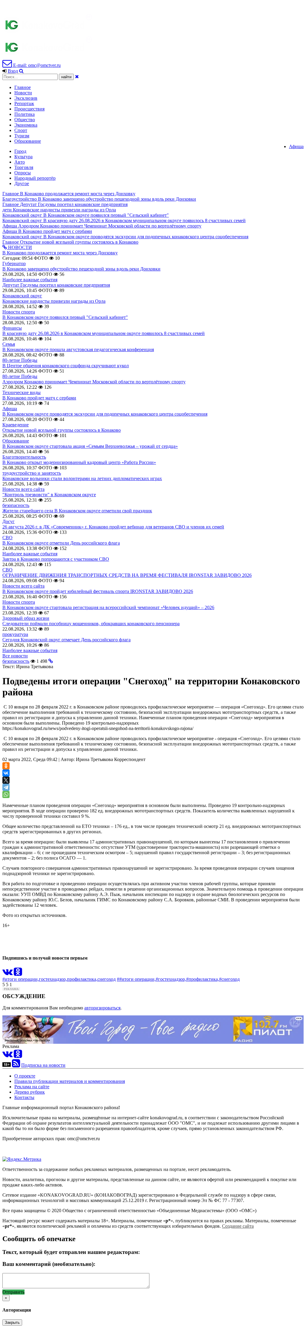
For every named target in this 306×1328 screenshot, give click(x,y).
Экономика (25, 124)
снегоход (106, 979)
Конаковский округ (22, 295)
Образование (27, 141)
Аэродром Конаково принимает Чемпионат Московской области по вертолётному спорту (94, 381)
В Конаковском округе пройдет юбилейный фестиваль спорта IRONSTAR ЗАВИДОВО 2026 (97, 591)
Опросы (22, 172)
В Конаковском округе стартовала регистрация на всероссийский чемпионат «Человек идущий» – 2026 (108, 607)
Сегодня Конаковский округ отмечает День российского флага (66, 639)
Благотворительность (24, 456)
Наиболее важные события (29, 279)
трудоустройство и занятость (31, 473)
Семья (8, 344)
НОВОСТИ (19, 247)
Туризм (21, 135)
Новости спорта (18, 311)
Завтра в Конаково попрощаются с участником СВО (55, 559)
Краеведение (15, 424)
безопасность (15, 505)
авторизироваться (102, 1007)
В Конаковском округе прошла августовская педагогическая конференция (78, 349)
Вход (13, 70)
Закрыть (12, 1322)
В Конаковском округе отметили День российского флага (61, 542)
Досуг (8, 521)
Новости (23, 92)
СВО (7, 537)
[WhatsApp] (6, 794)
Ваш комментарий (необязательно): (48, 1264)
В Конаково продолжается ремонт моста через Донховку (60, 252)
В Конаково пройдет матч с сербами (39, 397)
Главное (22, 87)
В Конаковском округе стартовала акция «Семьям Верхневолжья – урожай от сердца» (90, 446)
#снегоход (229, 979)
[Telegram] (6, 787)
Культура (23, 156)
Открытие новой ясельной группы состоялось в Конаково (61, 430)
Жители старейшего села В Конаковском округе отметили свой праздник (77, 510)
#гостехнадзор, (171, 979)
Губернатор (14, 263)
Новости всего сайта (23, 489)
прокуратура (15, 634)
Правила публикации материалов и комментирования (69, 1081)
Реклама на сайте (31, 1086)
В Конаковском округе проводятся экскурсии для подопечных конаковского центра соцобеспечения (104, 413)
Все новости (15, 655)
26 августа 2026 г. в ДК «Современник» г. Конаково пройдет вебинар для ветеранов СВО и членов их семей (113, 526)
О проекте (24, 1075)
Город (20, 151)
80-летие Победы (19, 360)
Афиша (296, 146)
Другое (21, 183)
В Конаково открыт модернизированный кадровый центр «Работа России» (79, 462)
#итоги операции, (20, 979)
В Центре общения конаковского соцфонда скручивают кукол (65, 365)
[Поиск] (21, 70)
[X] (6, 780)
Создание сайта (238, 1226)
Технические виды (21, 392)
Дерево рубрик (29, 1092)
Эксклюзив (25, 98)
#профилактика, (202, 979)
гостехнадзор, (53, 979)
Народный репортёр (35, 178)
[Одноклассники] (6, 765)
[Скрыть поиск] (77, 76)
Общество (24, 119)
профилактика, (82, 979)
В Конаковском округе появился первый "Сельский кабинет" (65, 317)
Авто (19, 162)
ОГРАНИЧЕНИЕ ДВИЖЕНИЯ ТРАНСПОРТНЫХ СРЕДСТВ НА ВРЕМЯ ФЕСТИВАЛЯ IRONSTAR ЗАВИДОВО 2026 (127, 575)
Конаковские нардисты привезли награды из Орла (53, 301)
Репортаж (24, 103)
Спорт (20, 130)
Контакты (24, 1097)
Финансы (12, 328)
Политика (24, 114)
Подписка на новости (43, 1065)
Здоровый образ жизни (25, 618)
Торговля (23, 167)
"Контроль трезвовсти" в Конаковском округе (49, 494)
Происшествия (29, 108)
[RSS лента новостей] (16, 1065)
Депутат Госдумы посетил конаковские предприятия (56, 285)
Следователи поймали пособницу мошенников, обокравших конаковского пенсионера (91, 623)
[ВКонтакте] (6, 773)
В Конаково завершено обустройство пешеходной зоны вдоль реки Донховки (81, 268)
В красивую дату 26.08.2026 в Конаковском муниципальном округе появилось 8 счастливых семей (103, 333)
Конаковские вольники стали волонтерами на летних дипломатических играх (82, 478)
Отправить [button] (13, 1292)
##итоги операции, (136, 979)
